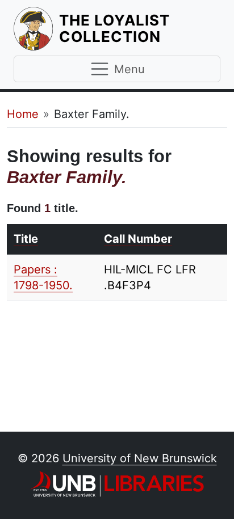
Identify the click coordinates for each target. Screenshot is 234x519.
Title (26, 239)
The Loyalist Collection (139, 28)
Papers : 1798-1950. (43, 278)
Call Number (138, 239)
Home (23, 114)
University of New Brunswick (139, 458)
